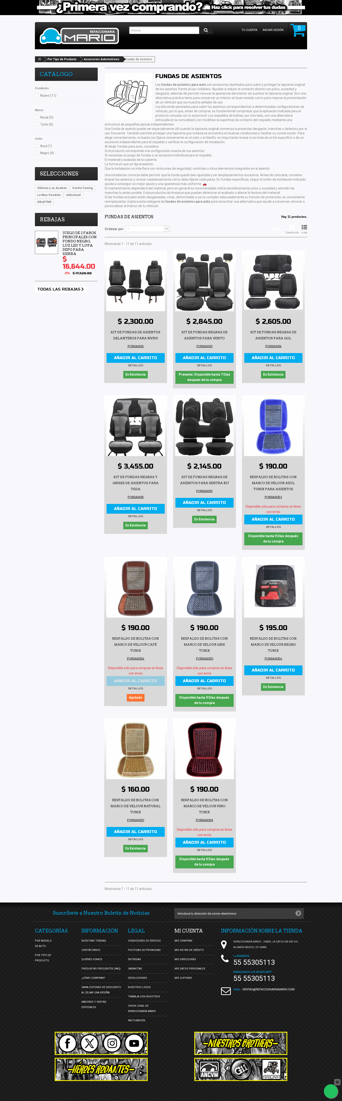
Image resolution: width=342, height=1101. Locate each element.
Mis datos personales (189, 968)
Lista (304, 232)
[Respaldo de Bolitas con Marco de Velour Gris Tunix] (204, 588)
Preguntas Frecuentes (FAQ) (101, 968)
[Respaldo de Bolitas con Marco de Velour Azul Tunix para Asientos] (273, 426)
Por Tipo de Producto (62, 59)
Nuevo (48, 95)
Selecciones (59, 173)
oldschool (73, 195)
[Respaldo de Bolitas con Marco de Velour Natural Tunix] (135, 749)
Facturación (136, 1020)
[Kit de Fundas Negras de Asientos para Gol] (273, 282)
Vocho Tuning (82, 188)
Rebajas (52, 219)
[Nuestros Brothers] (240, 1043)
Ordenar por (114, 229)
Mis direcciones (185, 959)
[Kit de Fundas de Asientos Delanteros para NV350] (135, 282)
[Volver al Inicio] (39, 59)
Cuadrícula (292, 232)
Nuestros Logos (139, 987)
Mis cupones (183, 977)
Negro (47, 153)
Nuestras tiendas (93, 940)
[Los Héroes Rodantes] (101, 1069)
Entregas (134, 959)
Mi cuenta (188, 931)
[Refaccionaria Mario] (82, 36)
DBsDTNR (44, 202)
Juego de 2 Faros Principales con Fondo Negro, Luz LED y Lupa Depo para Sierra (80, 243)
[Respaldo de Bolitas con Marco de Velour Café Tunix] (135, 588)
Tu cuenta (249, 30)
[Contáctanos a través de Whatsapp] (331, 1091)
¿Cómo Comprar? (93, 977)
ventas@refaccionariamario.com (268, 989)
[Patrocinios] (240, 1069)
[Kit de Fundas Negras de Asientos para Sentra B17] (204, 426)
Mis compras (183, 940)
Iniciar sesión (273, 30)
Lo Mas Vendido (49, 195)
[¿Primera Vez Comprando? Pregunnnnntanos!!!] (171, 7)
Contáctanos (90, 950)
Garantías (135, 968)
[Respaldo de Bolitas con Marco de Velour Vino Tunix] (204, 749)
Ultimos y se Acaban (52, 188)
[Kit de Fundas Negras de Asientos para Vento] (204, 282)
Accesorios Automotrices (101, 59)
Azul (46, 146)
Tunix (46, 124)
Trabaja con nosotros (144, 996)
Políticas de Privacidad (144, 950)
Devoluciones (137, 977)
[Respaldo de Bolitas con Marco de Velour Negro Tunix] (273, 588)
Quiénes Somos (91, 959)
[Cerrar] (337, 1082)
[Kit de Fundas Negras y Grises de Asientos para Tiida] (135, 426)
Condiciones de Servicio (144, 940)
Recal (46, 117)
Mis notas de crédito (189, 950)
